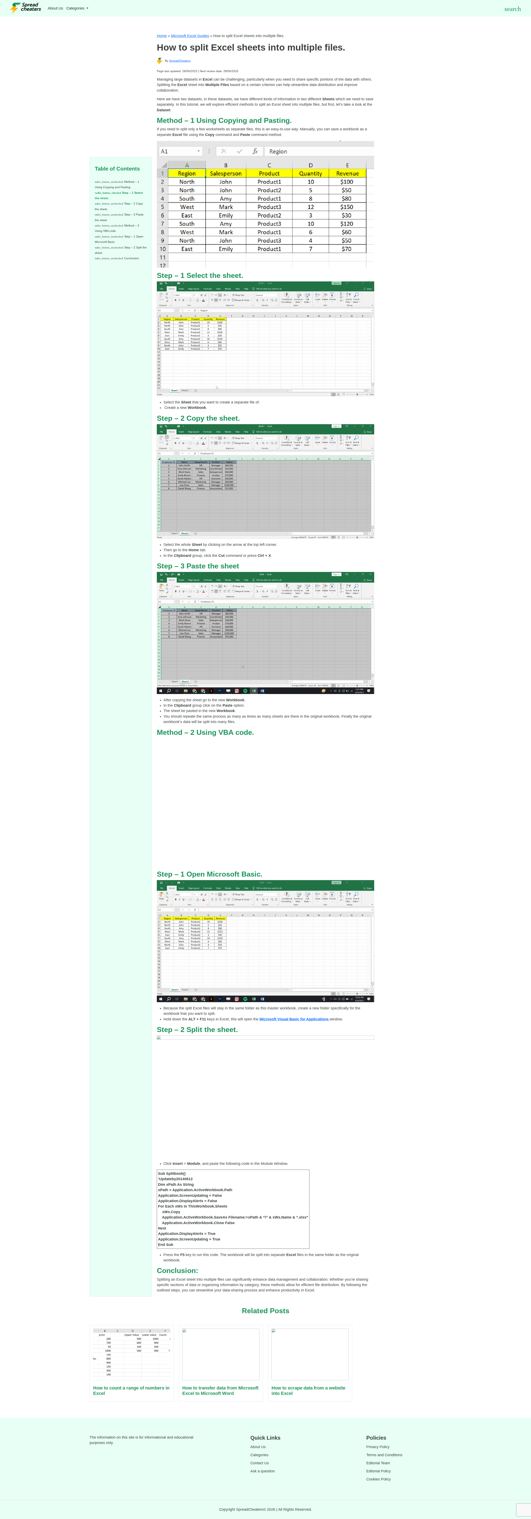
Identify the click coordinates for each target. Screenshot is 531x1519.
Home (162, 36)
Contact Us (259, 1463)
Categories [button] (75, 8)
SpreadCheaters (180, 60)
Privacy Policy (378, 1447)
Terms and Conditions (384, 1455)
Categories (259, 1455)
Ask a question (262, 1471)
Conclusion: (132, 258)
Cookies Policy (378, 1479)
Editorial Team (378, 1463)
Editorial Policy (378, 1471)
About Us (55, 8)
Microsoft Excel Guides (190, 36)
